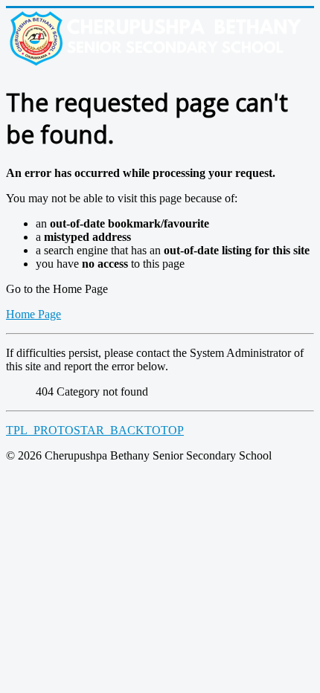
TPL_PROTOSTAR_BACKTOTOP (95, 430)
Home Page (33, 314)
